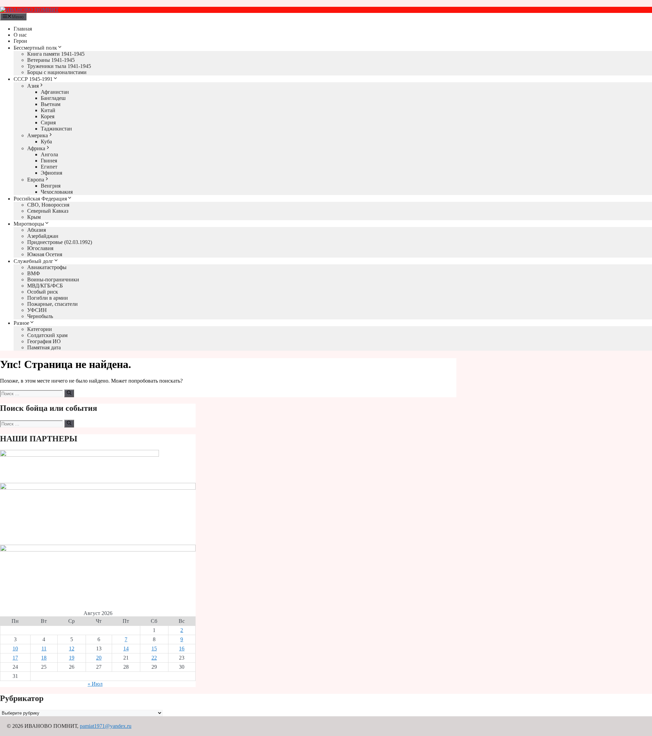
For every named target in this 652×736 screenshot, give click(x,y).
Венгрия (50, 186)
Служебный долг (33, 261)
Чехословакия (57, 192)
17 (15, 658)
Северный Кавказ (47, 211)
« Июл (95, 684)
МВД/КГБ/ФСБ (45, 285)
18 (44, 658)
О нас (20, 35)
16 (181, 648)
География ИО (44, 341)
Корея (47, 116)
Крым (34, 217)
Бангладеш (53, 98)
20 (99, 658)
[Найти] (69, 393)
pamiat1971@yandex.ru (105, 726)
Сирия (48, 122)
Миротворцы (29, 224)
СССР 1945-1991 (33, 79)
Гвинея (49, 160)
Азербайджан (42, 236)
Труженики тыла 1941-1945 (59, 66)
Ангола (49, 154)
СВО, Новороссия (48, 205)
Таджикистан (56, 129)
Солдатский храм (47, 335)
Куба (46, 141)
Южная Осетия (44, 254)
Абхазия (36, 230)
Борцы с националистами (57, 72)
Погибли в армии (47, 298)
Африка (36, 148)
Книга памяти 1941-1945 (56, 54)
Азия (33, 86)
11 (44, 648)
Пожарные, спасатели (52, 304)
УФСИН (37, 310)
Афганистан (55, 92)
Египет (49, 167)
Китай (48, 110)
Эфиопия (51, 173)
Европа (35, 179)
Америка (37, 135)
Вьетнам (50, 104)
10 (15, 648)
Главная (23, 29)
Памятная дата (44, 347)
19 (71, 658)
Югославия (40, 248)
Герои (20, 41)
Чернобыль (40, 316)
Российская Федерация (40, 198)
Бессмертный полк (35, 48)
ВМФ (33, 273)
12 (71, 648)
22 (154, 658)
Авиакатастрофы (47, 267)
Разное (21, 323)
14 (126, 648)
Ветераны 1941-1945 (51, 60)
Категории (39, 329)
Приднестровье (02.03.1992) (59, 242)
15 (154, 648)
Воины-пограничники (53, 279)
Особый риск (42, 292)
